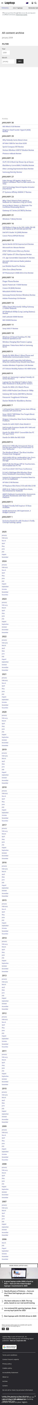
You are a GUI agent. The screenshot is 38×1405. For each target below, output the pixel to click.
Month (4, 58)
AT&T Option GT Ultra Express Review (17, 254)
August (4, 554)
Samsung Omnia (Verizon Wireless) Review (19, 295)
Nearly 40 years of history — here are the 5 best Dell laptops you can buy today (19, 1293)
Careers (5, 1386)
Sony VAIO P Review (10, 328)
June (3, 549)
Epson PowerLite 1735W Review (15, 285)
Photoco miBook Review (12, 153)
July (3, 552)
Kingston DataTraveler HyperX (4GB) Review (17, 131)
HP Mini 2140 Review (10, 482)
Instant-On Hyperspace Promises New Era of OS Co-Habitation (19, 478)
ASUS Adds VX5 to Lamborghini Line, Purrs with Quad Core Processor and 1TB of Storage (19, 459)
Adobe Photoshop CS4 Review (14, 298)
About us (5, 1377)
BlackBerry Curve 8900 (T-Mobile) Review (18, 165)
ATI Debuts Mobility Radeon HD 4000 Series (19, 369)
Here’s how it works (21, 15)
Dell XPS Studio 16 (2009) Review (15, 232)
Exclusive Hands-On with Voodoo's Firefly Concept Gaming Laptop (19, 521)
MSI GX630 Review (10, 320)
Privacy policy (7, 1364)
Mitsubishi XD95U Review (12, 291)
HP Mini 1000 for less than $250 (15, 143)
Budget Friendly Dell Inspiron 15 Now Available (17, 506)
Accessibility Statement (10, 1372)
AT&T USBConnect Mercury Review (16, 251)
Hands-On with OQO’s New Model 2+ (17, 424)
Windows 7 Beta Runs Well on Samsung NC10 (18, 346)
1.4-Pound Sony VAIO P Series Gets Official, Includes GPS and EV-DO (19, 410)
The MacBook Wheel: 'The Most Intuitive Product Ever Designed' (18, 453)
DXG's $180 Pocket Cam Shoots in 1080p (18, 390)
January (4, 535)
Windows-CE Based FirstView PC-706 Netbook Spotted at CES (16, 338)
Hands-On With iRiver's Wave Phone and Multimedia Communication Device (18, 356)
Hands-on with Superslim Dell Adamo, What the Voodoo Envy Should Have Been (19, 361)
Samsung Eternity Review (12, 172)
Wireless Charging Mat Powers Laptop (17, 342)
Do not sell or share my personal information (17, 1390)
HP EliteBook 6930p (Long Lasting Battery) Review (19, 312)
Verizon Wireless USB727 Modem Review (18, 150)
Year (3, 49)
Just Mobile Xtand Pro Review (14, 266)
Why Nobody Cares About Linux (15, 140)
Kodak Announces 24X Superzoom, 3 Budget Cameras (17, 511)
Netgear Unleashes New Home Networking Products (19, 420)
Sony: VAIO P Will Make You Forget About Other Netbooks (18, 415)
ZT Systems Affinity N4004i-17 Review (17, 192)
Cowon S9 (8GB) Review (12, 288)
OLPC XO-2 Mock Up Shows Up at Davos (18, 162)
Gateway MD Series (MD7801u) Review (17, 394)
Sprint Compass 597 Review (13, 147)
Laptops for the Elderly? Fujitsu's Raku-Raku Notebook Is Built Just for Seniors (18, 383)
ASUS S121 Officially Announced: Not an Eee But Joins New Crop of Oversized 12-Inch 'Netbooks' (18, 447)
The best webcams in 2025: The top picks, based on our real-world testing (19, 1302)
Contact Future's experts (10, 1359)
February (5, 538)
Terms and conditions (9, 1355)
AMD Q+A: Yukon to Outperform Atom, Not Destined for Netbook (18, 490)
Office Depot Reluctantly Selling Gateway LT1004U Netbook (18, 307)
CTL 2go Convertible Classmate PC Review (19, 258)
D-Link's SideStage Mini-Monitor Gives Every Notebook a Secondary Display (17, 473)
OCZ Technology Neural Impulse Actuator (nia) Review (19, 188)
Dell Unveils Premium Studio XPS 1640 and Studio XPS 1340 (19, 428)
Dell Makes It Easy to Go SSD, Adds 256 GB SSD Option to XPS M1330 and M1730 (19, 228)
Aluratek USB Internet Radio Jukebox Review (17, 262)
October (4, 589)
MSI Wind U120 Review (11, 126)
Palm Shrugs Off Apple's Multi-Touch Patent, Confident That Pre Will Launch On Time (19, 182)
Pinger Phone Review (11, 281)
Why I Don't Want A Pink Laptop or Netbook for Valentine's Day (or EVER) (17, 201)
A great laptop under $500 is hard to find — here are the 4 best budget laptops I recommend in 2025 (18, 1283)
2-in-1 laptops (18, 8)
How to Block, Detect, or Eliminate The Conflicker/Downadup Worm (17, 206)
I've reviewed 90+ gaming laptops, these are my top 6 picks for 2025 (20, 1309)
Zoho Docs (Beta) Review (12, 269)
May (3, 546)
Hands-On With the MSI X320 (14, 437)
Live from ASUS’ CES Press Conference (17, 469)
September (5, 586)
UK (3, 1329)
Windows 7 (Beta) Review (12, 219)
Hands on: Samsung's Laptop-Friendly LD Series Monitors (18, 378)
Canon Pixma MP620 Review (13, 236)
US (7, 1329)
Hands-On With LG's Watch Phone (16, 387)
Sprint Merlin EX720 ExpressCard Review (18, 244)
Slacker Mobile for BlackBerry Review (17, 401)
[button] (2, 3)
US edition (18, 1399)
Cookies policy (7, 1368)
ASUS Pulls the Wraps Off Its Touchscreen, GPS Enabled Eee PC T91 (19, 465)
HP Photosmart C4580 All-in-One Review (18, 273)
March (4, 541)
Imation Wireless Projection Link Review (18, 365)
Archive (4, 1381)
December (5, 595)
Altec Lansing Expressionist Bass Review (18, 169)
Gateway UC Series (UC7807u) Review (17, 210)
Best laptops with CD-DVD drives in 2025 (20, 1316)
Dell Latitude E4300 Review (13, 317)
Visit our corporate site (18, 1341)
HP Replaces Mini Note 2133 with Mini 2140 (19, 486)
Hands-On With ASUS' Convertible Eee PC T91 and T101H (18, 433)
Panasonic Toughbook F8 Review (15, 397)
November (5, 557)
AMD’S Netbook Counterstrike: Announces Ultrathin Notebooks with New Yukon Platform (19, 495)
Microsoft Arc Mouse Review (14, 247)
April (3, 543)
